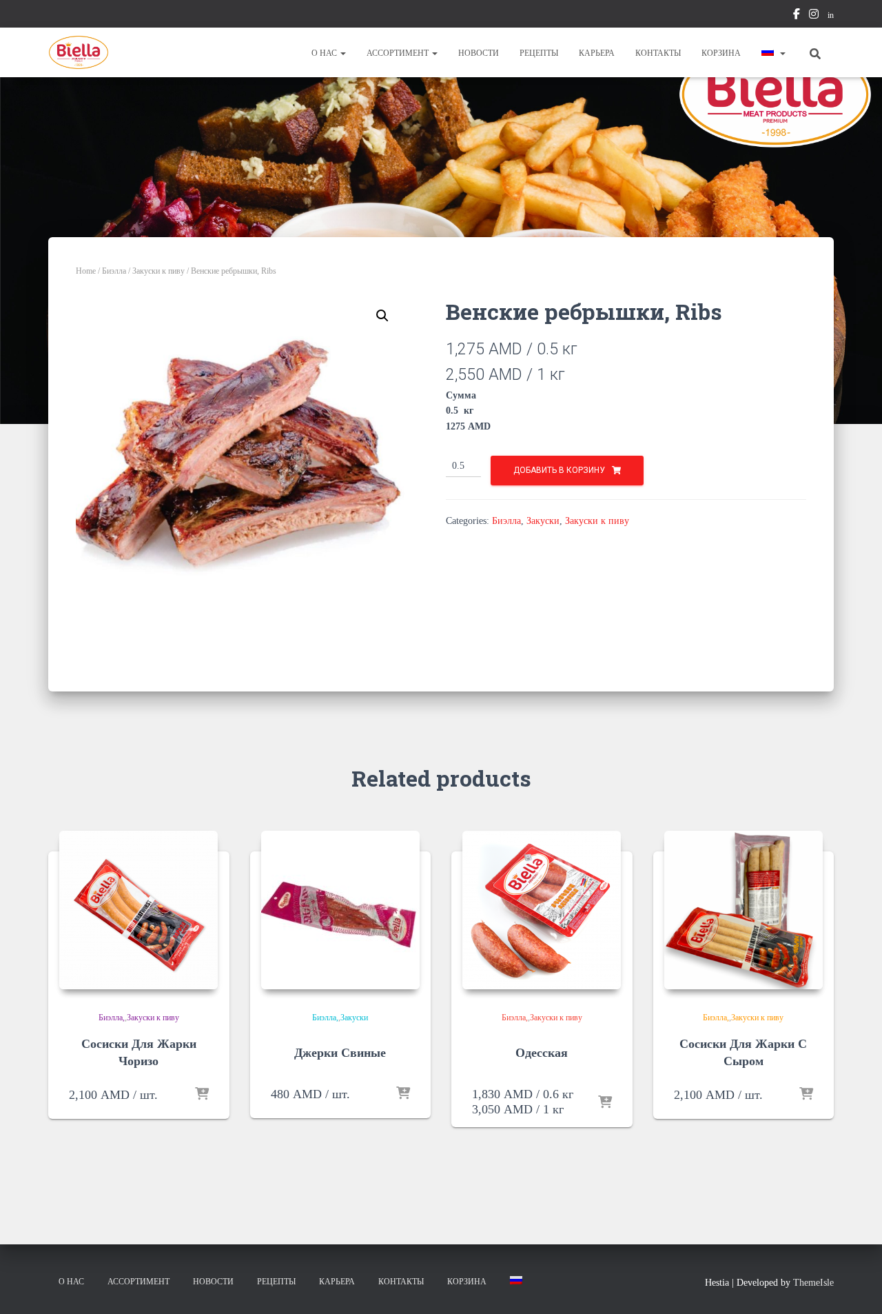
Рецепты (539, 53)
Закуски (543, 521)
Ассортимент (399, 53)
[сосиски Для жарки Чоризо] (138, 910)
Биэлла (114, 271)
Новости (478, 53)
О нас (325, 53)
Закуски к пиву (158, 271)
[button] (342, 53)
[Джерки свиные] (340, 910)
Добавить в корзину (559, 470)
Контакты (658, 53)
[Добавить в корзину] (202, 1095)
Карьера (597, 53)
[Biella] (78, 52)
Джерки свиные (340, 1053)
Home (86, 271)
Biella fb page (796, 16)
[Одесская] (541, 910)
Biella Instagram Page (814, 16)
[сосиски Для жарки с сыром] (743, 910)
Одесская (541, 1053)
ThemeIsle (813, 1282)
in (831, 15)
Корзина (721, 53)
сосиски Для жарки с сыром (743, 1052)
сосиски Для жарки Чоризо (138, 1052)
